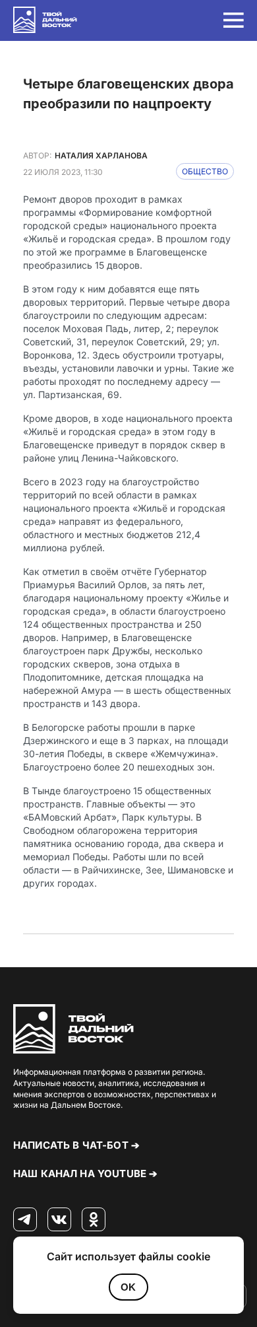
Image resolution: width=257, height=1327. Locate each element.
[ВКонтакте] (59, 1220)
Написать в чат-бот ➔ (76, 1145)
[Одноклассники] (93, 1220)
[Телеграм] (25, 1220)
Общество (205, 171)
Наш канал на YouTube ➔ (85, 1173)
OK (128, 1287)
